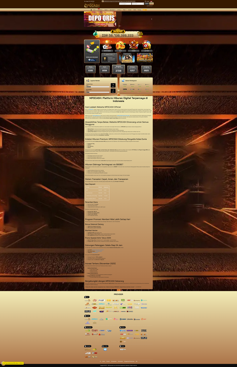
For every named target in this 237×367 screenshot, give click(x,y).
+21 (100, 361)
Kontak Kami (120, 361)
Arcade (129, 9)
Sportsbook (112, 9)
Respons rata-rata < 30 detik (98, 249)
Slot (94, 9)
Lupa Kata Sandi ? (150, 5)
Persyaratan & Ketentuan (129, 361)
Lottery (118, 9)
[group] (145, 58)
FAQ (136, 361)
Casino (106, 9)
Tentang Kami (113, 361)
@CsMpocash (95, 252)
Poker (124, 9)
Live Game (100, 9)
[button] (151, 19)
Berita (135, 9)
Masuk (147, 3)
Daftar (151, 3)
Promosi (139, 9)
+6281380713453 (98, 251)
